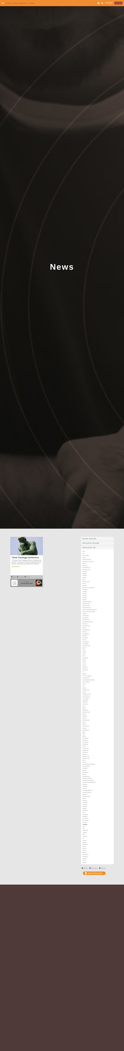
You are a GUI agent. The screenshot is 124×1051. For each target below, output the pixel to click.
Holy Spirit (85, 670)
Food (83, 656)
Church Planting (86, 607)
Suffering (84, 806)
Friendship (85, 658)
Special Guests (86, 796)
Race (83, 760)
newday (84, 728)
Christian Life (85, 605)
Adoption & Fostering (87, 561)
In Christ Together (87, 676)
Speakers (84, 794)
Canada (84, 593)
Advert (84, 563)
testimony (85, 814)
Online (84, 736)
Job (83, 686)
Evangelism (85, 644)
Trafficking (85, 830)
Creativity (85, 624)
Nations (84, 724)
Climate (84, 613)
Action (84, 557)
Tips (83, 826)
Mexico (84, 714)
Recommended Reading (88, 764)
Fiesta (84, 654)
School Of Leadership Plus (89, 782)
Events (28, 577)
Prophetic (84, 754)
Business (84, 585)
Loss (83, 706)
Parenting (84, 740)
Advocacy (85, 565)
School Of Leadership (87, 780)
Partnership (85, 742)
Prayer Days (85, 748)
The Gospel (85, 820)
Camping (84, 591)
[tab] (97, 539)
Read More (15, 566)
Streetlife (84, 802)
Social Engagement (87, 790)
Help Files (85, 668)
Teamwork (85, 810)
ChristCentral (85, 603)
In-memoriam (85, 678)
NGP (83, 734)
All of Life (84, 571)
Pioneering (85, 744)
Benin (83, 579)
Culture (84, 628)
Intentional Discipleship (88, 680)
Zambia (84, 862)
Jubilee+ (84, 688)
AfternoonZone (86, 567)
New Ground (85, 726)
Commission (85, 615)
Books (84, 583)
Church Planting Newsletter (89, 609)
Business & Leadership (88, 587)
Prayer (84, 746)
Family (84, 652)
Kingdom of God (86, 694)
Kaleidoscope (85, 690)
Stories (84, 798)
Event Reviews (86, 646)
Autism (84, 577)
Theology (21, 577)
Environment (85, 642)
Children (84, 599)
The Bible (84, 816)
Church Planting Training (88, 611)
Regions (84, 770)
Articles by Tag (89, 548)
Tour (83, 828)
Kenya (84, 692)
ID (83, 672)
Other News (85, 738)
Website (84, 852)
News (83, 732)
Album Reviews (86, 569)
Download (85, 638)
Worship (84, 858)
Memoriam (85, 710)
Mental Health (86, 712)
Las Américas (86, 696)
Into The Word (86, 682)
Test (83, 812)
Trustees (84, 836)
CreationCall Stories (87, 622)
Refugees (84, 768)
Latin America (86, 698)
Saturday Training (87, 778)
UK (83, 838)
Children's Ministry (87, 601)
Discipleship (85, 634)
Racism (84, 762)
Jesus (84, 684)
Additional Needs (86, 559)
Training (31, 3)
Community (85, 617)
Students (84, 804)
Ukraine (15, 3)
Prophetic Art (85, 756)
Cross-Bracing (86, 626)
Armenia (84, 575)
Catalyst (84, 595)
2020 (83, 551)
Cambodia (85, 589)
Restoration (85, 772)
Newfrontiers (23, 3)
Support (84, 808)
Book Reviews (86, 581)
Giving (84, 662)
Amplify (84, 573)
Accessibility (85, 555)
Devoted (84, 632)
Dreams (84, 640)
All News (8, 3)
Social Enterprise (86, 792)
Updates (84, 842)
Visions (84, 848)
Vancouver (85, 844)
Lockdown (85, 704)
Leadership (85, 700)
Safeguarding (85, 776)
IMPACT (84, 674)
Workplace (85, 856)
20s (83, 553)
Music (84, 722)
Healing (84, 666)
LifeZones (85, 702)
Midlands (84, 716)
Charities (84, 597)
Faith (83, 650)
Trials (83, 834)
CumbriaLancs (86, 630)
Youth (84, 860)
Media (14, 577)
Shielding (84, 786)
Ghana (84, 660)
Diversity (84, 636)
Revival (84, 774)
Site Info (84, 788)
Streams (84, 800)
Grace (84, 664)
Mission (84, 718)
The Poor (84, 822)
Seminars (84, 784)
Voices (84, 850)
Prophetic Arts (86, 758)
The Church (85, 818)
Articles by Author (90, 543)
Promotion (85, 752)
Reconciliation (86, 766)
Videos (84, 846)
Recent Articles (89, 539)
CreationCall (85, 619)
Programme (85, 750)
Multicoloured (86, 720)
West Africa (85, 854)
